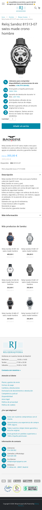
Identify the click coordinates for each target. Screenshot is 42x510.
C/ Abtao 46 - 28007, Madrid (17, 467)
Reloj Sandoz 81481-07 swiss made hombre (29, 250)
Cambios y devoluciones (11, 388)
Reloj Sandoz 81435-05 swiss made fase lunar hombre (10, 282)
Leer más (16, 97)
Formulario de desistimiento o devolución (17, 391)
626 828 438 (11, 456)
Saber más (13, 91)
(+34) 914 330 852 (22, 85)
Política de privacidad (10, 402)
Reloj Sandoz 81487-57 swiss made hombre (29, 314)
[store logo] (21, 9)
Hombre (11, 17)
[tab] (21, 174)
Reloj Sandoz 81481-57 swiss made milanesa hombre (29, 282)
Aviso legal (6, 399)
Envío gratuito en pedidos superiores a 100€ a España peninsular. (21, 435)
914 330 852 (11, 450)
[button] (20, 77)
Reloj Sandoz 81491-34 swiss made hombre (10, 250)
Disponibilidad (7, 396)
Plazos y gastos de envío (11, 382)
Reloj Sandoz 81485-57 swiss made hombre (10, 314)
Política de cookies (8, 405)
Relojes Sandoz (23, 17)
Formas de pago (8, 385)
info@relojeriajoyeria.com (17, 461)
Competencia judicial (9, 393)
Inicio (3, 17)
